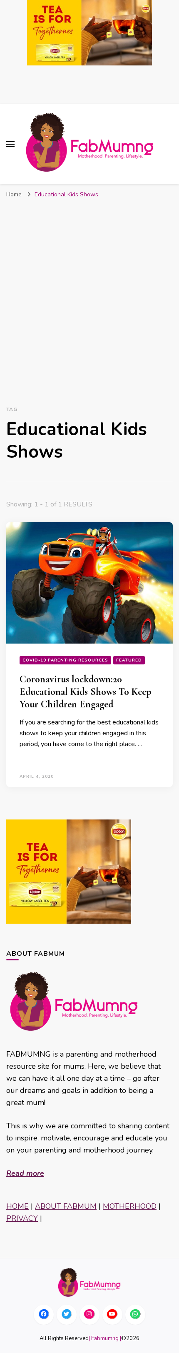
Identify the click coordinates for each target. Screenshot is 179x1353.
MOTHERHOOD (130, 1206)
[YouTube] (135, 1315)
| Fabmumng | (105, 1338)
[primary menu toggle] (10, 144)
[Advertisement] (89, 300)
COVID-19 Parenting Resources (65, 660)
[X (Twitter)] (67, 1315)
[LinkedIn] (112, 1315)
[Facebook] (44, 1315)
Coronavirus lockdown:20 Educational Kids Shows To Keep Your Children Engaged (85, 691)
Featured (129, 660)
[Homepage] (89, 1282)
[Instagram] (89, 1315)
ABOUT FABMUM (66, 1206)
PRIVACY (22, 1218)
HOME (17, 1206)
